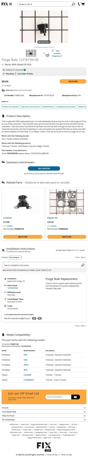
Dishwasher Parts (16, 432)
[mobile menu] (10, 4)
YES (34, 318)
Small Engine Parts (69, 435)
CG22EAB (27, 375)
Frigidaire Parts (64, 424)
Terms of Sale (66, 455)
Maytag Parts (61, 427)
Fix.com (5, 408)
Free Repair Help (9, 412)
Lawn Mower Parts (54, 435)
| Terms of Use (51, 455)
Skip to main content (44, 2)
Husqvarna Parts (17, 427)
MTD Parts (71, 427)
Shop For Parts (8, 416)
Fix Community (8, 419)
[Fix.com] (5, 4)
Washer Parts (28, 432)
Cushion (7, 218)
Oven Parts (73, 432)
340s (25, 360)
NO (40, 318)
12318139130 (12, 288)
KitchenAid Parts (41, 427)
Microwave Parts (27, 435)
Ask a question (44, 168)
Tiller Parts (57, 438)
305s (25, 355)
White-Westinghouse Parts (66, 430)
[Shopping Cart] (83, 4)
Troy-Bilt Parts (38, 430)
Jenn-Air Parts (29, 427)
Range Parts (16, 435)
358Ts (26, 365)
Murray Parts (16, 430)
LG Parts (52, 427)
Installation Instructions (66, 107)
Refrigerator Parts (41, 432)
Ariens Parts (25, 424)
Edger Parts (47, 438)
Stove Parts (63, 432)
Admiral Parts (14, 424)
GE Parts (74, 424)
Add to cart (73, 81)
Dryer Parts (53, 432)
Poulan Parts (27, 430)
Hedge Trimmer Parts (34, 438)
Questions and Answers (30, 107)
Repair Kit (52, 218)
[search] (73, 4)
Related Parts (48, 107)
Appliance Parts (41, 435)
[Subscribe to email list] (75, 397)
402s (25, 370)
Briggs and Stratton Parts (39, 424)
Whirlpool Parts (50, 430)
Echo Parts (53, 424)
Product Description (10, 107)
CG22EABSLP (29, 380)
